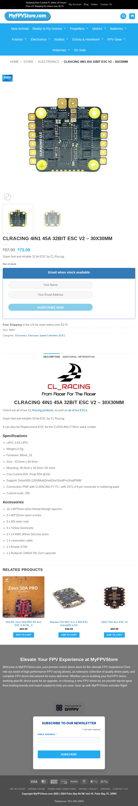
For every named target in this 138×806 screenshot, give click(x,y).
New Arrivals (20, 28)
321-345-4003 (76, 801)
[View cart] (132, 16)
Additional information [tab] (79, 357)
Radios (59, 39)
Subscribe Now (50, 307)
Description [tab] (51, 357)
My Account (75, 4)
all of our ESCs (77, 410)
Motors (97, 28)
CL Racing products (40, 410)
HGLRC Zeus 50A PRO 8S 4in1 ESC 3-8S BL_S (24, 624)
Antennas (59, 50)
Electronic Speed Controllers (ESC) (46, 335)
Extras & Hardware (86, 39)
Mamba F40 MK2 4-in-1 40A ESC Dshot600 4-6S (69, 624)
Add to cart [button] (23, 635)
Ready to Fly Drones (47, 28)
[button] (123, 16)
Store (28, 61)
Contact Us (106, 4)
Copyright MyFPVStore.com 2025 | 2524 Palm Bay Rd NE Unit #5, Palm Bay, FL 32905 (69, 793)
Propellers (77, 28)
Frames (17, 39)
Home (14, 61)
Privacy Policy (88, 789)
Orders (94, 4)
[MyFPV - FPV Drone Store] (27, 16)
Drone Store (36, 789)
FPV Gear (114, 39)
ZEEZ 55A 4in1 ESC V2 (114, 622)
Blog (86, 4)
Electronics (39, 39)
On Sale (80, 50)
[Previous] (10, 135)
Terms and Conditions (61, 789)
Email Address (47, 734)
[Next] (128, 135)
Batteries (116, 28)
